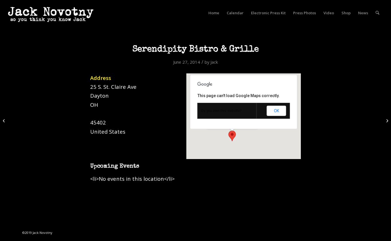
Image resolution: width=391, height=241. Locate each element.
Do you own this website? (221, 111)
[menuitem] (214, 13)
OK (276, 111)
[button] (232, 135)
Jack (214, 62)
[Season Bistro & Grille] (4, 120)
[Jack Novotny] (51, 18)
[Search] (377, 13)
